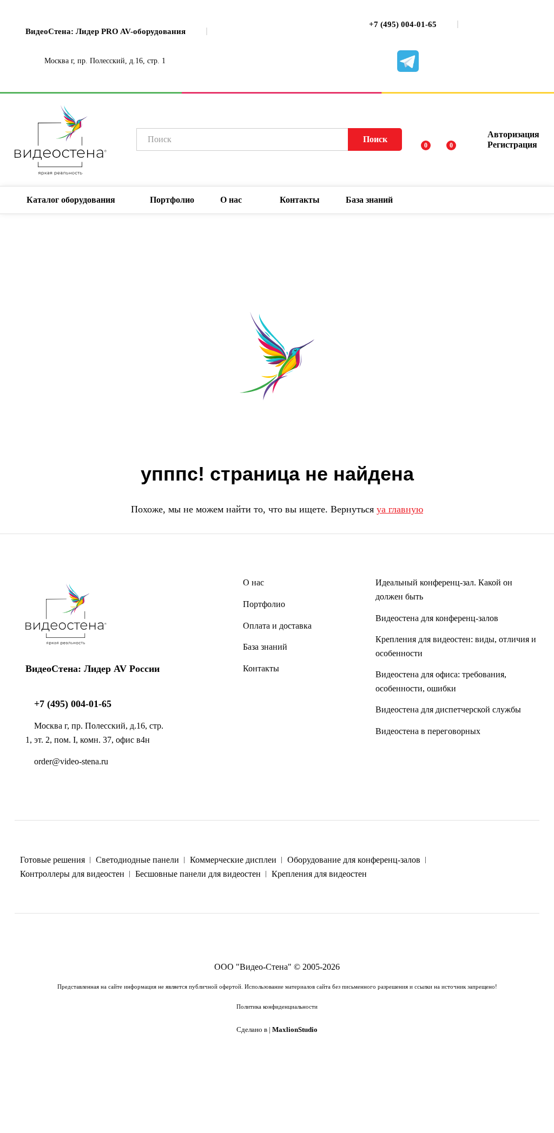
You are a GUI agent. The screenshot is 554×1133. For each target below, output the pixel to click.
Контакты (300, 200)
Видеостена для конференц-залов (436, 618)
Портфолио (172, 200)
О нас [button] (231, 200)
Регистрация (512, 144)
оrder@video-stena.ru (70, 761)
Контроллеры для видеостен (72, 873)
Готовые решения (52, 859)
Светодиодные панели (137, 859)
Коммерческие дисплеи (233, 859)
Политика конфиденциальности (277, 1006)
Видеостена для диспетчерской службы (448, 709)
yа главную (400, 509)
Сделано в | (277, 1030)
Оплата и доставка (277, 625)
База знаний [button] (369, 200)
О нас (253, 582)
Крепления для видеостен (319, 873)
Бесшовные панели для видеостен (198, 873)
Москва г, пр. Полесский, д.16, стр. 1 (104, 61)
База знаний (265, 646)
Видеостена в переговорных (427, 731)
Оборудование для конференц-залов (353, 859)
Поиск (375, 139)
